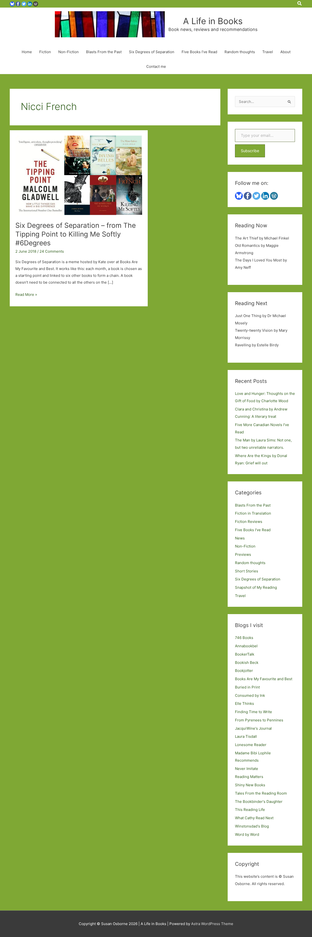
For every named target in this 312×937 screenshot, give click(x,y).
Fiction (45, 52)
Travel (267, 52)
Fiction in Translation (253, 513)
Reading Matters (249, 776)
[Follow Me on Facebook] (18, 3)
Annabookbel (246, 646)
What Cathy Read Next (254, 818)
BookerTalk (244, 654)
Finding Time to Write (253, 711)
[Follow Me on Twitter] (23, 3)
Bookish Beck (246, 662)
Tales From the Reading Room (261, 793)
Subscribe (250, 150)
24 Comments (51, 251)
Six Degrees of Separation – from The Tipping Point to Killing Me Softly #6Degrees (75, 234)
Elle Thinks (244, 703)
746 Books (244, 637)
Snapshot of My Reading (256, 587)
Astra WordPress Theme (212, 923)
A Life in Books (213, 21)
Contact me (156, 66)
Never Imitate (246, 768)
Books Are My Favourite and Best (263, 679)
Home (27, 52)
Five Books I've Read (253, 530)
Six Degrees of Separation (151, 52)
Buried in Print (247, 687)
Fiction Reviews (248, 521)
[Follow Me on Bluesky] (12, 3)
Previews (243, 554)
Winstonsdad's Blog (252, 826)
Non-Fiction (68, 52)
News (240, 538)
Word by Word (247, 834)
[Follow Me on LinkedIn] (29, 3)
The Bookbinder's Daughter (259, 801)
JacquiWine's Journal (253, 728)
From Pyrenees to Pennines (259, 720)
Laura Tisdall (246, 736)
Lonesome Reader (250, 744)
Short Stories (246, 571)
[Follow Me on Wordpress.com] (35, 3)
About (285, 52)
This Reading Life (250, 809)
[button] (299, 3)
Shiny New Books (250, 785)
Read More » (26, 295)
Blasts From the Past (104, 52)
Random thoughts (239, 52)
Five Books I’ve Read (199, 52)
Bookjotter (244, 670)
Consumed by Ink (250, 695)
